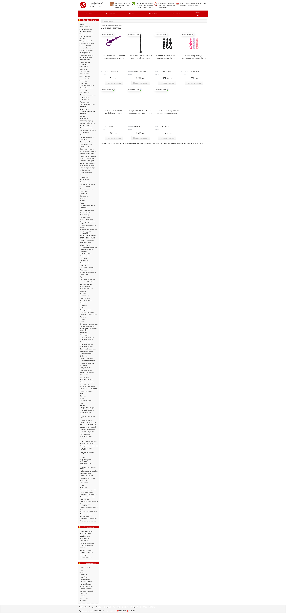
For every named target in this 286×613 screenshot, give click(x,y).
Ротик (82, 277)
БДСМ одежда (85, 187)
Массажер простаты (87, 363)
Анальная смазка (86, 128)
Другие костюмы (86, 436)
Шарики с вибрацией (87, 429)
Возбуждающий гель (87, 443)
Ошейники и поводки (87, 205)
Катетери (83, 600)
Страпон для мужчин (87, 111)
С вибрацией (84, 499)
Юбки (82, 439)
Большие (83, 487)
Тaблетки (83, 405)
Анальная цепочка (86, 189)
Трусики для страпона (87, 163)
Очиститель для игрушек (89, 324)
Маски (82, 201)
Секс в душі (84, 598)
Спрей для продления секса (87, 222)
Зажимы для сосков (87, 210)
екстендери (84, 81)
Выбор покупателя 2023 (88, 511)
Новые (82, 319)
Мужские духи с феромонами (85, 413)
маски (82, 570)
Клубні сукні (84, 541)
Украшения (84, 118)
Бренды (91, 607)
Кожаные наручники (87, 478)
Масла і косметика (86, 50)
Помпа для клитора (87, 268)
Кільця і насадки (85, 36)
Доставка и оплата (140, 607)
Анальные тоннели (86, 289)
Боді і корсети (85, 536)
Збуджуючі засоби (86, 41)
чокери (82, 596)
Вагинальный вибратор (88, 95)
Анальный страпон (86, 340)
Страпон (132, 14)
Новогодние (84, 147)
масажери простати (87, 55)
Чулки (82, 307)
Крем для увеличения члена (87, 417)
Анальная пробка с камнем (86, 464)
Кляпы (82, 198)
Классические (85, 286)
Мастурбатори (85, 53)
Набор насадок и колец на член (89, 508)
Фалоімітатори (85, 27)
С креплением (85, 263)
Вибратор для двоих (87, 372)
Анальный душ (85, 215)
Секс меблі (83, 69)
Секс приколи (85, 76)
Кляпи (82, 572)
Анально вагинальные (88, 521)
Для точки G (84, 97)
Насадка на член (85, 368)
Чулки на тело (85, 298)
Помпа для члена (86, 370)
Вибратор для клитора (88, 422)
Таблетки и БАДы (86, 284)
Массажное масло (86, 219)
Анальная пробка (86, 342)
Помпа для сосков (86, 270)
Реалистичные (85, 102)
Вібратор (88, 14)
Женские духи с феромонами (85, 232)
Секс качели (84, 375)
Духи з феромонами (87, 43)
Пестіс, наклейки (85, 557)
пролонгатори (85, 62)
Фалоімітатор (110, 14)
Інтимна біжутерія (86, 48)
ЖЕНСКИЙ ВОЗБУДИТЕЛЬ (89, 389)
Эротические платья (87, 149)
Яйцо (82, 322)
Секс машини (84, 74)
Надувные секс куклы (87, 161)
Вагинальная (84, 125)
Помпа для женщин (87, 337)
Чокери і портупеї (86, 586)
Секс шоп (83, 90)
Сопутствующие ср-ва (87, 121)
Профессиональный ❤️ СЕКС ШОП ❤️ (115, 611)
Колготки (83, 305)
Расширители (85, 217)
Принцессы (84, 140)
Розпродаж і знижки (87, 85)
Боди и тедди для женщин (89, 519)
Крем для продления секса (89, 229)
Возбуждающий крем (87, 408)
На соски (83, 265)
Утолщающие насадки (88, 272)
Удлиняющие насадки (87, 168)
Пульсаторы (84, 100)
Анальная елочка (86, 253)
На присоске (84, 177)
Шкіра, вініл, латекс (86, 531)
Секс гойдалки (85, 71)
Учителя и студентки (87, 432)
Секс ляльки (84, 67)
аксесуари (83, 83)
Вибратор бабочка (86, 358)
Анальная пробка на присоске (87, 504)
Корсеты (83, 293)
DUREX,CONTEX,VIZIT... (87, 282)
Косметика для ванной (88, 151)
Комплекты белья (86, 300)
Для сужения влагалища (88, 441)
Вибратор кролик (86, 354)
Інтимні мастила (85, 46)
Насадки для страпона (87, 279)
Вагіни (82, 38)
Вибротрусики (85, 335)
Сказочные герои (86, 144)
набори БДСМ (85, 568)
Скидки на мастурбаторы (89, 502)
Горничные (84, 135)
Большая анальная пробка (86, 456)
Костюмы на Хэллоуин (88, 156)
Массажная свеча (86, 420)
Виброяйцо (84, 332)
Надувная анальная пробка (87, 452)
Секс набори (84, 78)
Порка (82, 203)
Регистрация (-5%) (109, 607)
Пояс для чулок (85, 310)
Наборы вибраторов (87, 104)
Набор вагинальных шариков (87, 250)
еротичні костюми (86, 552)
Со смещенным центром (88, 247)
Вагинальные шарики (87, 326)
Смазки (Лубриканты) (87, 123)
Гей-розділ (83, 593)
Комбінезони (84, 538)
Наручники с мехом (87, 476)
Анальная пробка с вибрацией (86, 460)
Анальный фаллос (86, 347)
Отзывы (98, 607)
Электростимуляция (87, 158)
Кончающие (84, 179)
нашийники (84, 577)
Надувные (83, 258)
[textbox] (155, 21)
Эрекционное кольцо (87, 165)
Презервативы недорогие (89, 446)
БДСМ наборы (85, 212)
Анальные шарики (86, 344)
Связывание (84, 196)
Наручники (84, 194)
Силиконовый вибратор (88, 494)
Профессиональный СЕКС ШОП (90, 611)
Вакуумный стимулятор (88, 349)
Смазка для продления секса (88, 226)
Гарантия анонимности (125, 607)
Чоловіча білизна (86, 57)
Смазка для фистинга (87, 184)
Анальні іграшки (86, 29)
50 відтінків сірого (86, 589)
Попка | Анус (84, 275)
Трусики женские (86, 514)
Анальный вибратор (87, 410)
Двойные (83, 107)
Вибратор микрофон (87, 361)
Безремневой (84, 182)
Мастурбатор (154, 14)
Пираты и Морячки (87, 137)
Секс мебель (84, 377)
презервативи (85, 60)
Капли (82, 394)
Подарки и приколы (87, 382)
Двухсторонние (85, 243)
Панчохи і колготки (87, 543)
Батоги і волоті (85, 579)
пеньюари (83, 548)
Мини (82, 485)
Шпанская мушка (86, 391)
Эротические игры (86, 379)
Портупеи (83, 208)
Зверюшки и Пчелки (87, 142)
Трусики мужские (86, 516)
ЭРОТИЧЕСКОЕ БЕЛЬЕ (87, 238)
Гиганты (83, 175)
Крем (82, 398)
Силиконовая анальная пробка (88, 468)
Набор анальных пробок (89, 471)
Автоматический (86, 172)
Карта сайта (83, 607)
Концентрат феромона (88, 236)
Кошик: (197, 13)
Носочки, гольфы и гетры (89, 315)
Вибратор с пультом (87, 240)
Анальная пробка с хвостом (86, 449)
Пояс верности (85, 434)
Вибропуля (84, 356)
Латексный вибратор (87, 497)
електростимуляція (86, 591)
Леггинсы (83, 317)
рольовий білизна (86, 545)
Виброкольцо (85, 170)
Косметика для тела (87, 154)
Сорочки (83, 291)
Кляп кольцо (84, 480)
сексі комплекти (85, 534)
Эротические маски (87, 312)
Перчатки (83, 303)
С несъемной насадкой (88, 427)
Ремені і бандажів (86, 584)
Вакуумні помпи (85, 31)
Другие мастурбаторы (88, 425)
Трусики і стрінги (86, 550)
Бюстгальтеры (85, 296)
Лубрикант (176, 14)
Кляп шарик (84, 483)
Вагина (82, 116)
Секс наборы (84, 384)
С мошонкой (84, 261)
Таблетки (83, 396)
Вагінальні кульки (86, 34)
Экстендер (83, 365)
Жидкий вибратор (86, 351)
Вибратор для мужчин (88, 490)
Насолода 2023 (85, 93)
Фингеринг (84, 191)
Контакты (152, 607)
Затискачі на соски (86, 582)
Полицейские (84, 132)
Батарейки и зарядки (87, 387)
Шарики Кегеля (85, 245)
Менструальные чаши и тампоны (88, 329)
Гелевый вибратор (86, 492)
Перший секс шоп (86, 88)
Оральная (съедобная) (88, 130)
